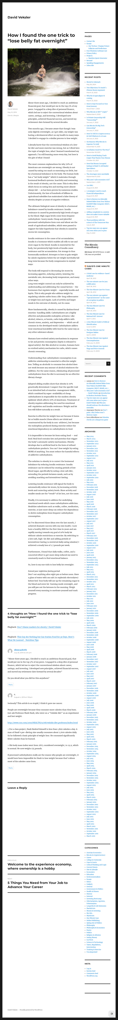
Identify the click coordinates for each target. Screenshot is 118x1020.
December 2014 (92, 560)
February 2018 (92, 509)
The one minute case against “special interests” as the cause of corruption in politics (98, 297)
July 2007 (90, 671)
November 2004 (92, 749)
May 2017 (90, 528)
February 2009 (92, 628)
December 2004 (92, 746)
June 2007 (90, 674)
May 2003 (90, 792)
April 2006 (90, 708)
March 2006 (91, 710)
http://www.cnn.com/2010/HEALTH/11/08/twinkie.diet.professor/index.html (43, 722)
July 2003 (90, 788)
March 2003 (91, 797)
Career (89, 858)
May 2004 (90, 763)
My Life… (90, 913)
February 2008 (92, 654)
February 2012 (92, 589)
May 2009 (90, 620)
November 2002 (92, 807)
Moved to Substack (93, 82)
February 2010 (92, 606)
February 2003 (92, 800)
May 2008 (90, 647)
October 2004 (91, 751)
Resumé (89, 61)
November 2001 (92, 829)
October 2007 (91, 664)
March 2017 (91, 533)
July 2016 (90, 550)
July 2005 (90, 729)
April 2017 (90, 531)
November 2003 (92, 778)
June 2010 (90, 604)
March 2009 (91, 625)
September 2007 (93, 667)
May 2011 (90, 599)
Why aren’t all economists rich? (98, 180)
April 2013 (90, 572)
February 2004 (92, 771)
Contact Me (91, 41)
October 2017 (91, 516)
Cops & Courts (92, 862)
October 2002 (91, 809)
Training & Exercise (94, 950)
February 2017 (92, 536)
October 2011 (91, 596)
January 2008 (91, 657)
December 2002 (92, 805)
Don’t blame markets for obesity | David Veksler (39, 627)
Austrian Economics (94, 853)
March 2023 (91, 439)
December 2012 (92, 577)
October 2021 (91, 453)
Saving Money (92, 937)
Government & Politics (95, 889)
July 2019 (90, 480)
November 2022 (92, 441)
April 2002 (90, 824)
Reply (11, 684)
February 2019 (92, 485)
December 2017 (92, 511)
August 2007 (91, 669)
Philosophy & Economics (96, 928)
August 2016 (91, 548)
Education (90, 874)
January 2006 (91, 715)
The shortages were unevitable (98, 174)
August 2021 (91, 458)
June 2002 (90, 819)
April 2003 (90, 795)
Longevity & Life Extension (96, 906)
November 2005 (92, 720)
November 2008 (92, 635)
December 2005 (92, 717)
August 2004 (91, 756)
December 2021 (92, 449)
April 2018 (90, 504)
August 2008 (91, 642)
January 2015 (91, 558)
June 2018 (90, 499)
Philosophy (91, 925)
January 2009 (91, 630)
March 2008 (91, 652)
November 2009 (92, 613)
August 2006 (91, 698)
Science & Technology (95, 942)
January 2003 (91, 802)
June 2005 (90, 732)
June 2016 (90, 553)
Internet (90, 896)
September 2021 (92, 456)
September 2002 (93, 812)
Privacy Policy (92, 53)
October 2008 (91, 637)
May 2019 (90, 482)
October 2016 (91, 543)
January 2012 (91, 591)
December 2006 (92, 688)
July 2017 (90, 524)
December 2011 (92, 594)
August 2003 (91, 785)
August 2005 (91, 727)
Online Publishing (93, 920)
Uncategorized (92, 952)
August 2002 (91, 814)
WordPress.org (92, 976)
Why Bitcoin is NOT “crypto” (97, 112)
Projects (90, 56)
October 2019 (91, 475)
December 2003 (92, 776)
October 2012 (91, 582)
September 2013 (92, 565)
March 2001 (91, 836)
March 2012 (91, 587)
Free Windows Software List (97, 51)
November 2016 (92, 541)
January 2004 (91, 773)
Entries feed (91, 971)
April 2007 (90, 679)
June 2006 (90, 703)
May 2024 (90, 436)
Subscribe (90, 65)
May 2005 (90, 734)
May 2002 (90, 822)
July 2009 (90, 618)
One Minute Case (93, 918)
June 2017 (90, 526)
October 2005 (91, 722)
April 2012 (90, 584)
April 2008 (90, 650)
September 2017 (92, 519)
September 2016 (92, 545)
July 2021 (90, 461)
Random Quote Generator (97, 58)
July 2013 (90, 567)
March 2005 (91, 739)
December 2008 (92, 633)
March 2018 (91, 507)
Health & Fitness (93, 891)
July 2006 (90, 700)
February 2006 (92, 713)
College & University (94, 860)
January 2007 (91, 686)
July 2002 (90, 817)
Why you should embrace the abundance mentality (98, 405)
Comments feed (92, 973)
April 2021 (90, 465)
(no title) (90, 185)
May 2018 (90, 502)
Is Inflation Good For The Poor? (98, 150)
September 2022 (93, 444)
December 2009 (92, 611)
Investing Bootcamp (94, 899)
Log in (89, 969)
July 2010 (90, 601)
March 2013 (91, 574)
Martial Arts (91, 908)
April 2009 (90, 623)
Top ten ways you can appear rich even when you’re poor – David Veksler (97, 400)
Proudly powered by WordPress (31, 1010)
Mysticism (90, 916)
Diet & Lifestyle (13, 115)
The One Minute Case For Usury (98, 290)
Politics (89, 933)
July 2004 (90, 759)
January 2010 (91, 608)
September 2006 (93, 696)
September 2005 (93, 725)
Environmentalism (93, 877)
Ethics (89, 882)
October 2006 (91, 693)
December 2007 (92, 659)
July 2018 (90, 497)
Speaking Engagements (95, 63)
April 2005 (90, 737)
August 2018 (91, 495)
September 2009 (93, 616)
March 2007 (91, 681)
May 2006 (90, 705)
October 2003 (91, 780)
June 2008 (90, 645)
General (89, 887)
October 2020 (91, 470)
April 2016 (90, 555)
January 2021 (91, 468)
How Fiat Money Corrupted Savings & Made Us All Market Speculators (97, 166)
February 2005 (92, 742)
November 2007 (92, 662)
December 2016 (92, 538)
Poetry (89, 930)
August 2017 (91, 521)
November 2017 (92, 514)
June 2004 (90, 761)
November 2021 (92, 451)
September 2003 (92, 783)
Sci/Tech (90, 940)
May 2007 (90, 676)
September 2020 (93, 473)
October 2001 (91, 831)
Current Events (92, 867)
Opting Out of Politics (94, 923)
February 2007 (92, 683)
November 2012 (92, 579)
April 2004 (90, 766)
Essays (89, 44)
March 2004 (91, 768)
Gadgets (90, 884)
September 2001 (92, 834)
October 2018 (91, 492)
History (89, 894)
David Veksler (19, 17)
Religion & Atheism (94, 935)
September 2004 (93, 754)
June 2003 (90, 790)
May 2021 (90, 463)
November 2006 (92, 691)
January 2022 (91, 446)
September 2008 (93, 640)
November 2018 (92, 490)
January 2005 (91, 744)
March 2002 (91, 826)
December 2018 (92, 487)
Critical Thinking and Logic (96, 865)
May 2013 (90, 570)
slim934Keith (20, 650)
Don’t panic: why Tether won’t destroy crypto (97, 412)
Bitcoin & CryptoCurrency (96, 855)
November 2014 (92, 562)
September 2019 (92, 478)
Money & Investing (93, 911)
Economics (91, 872)
